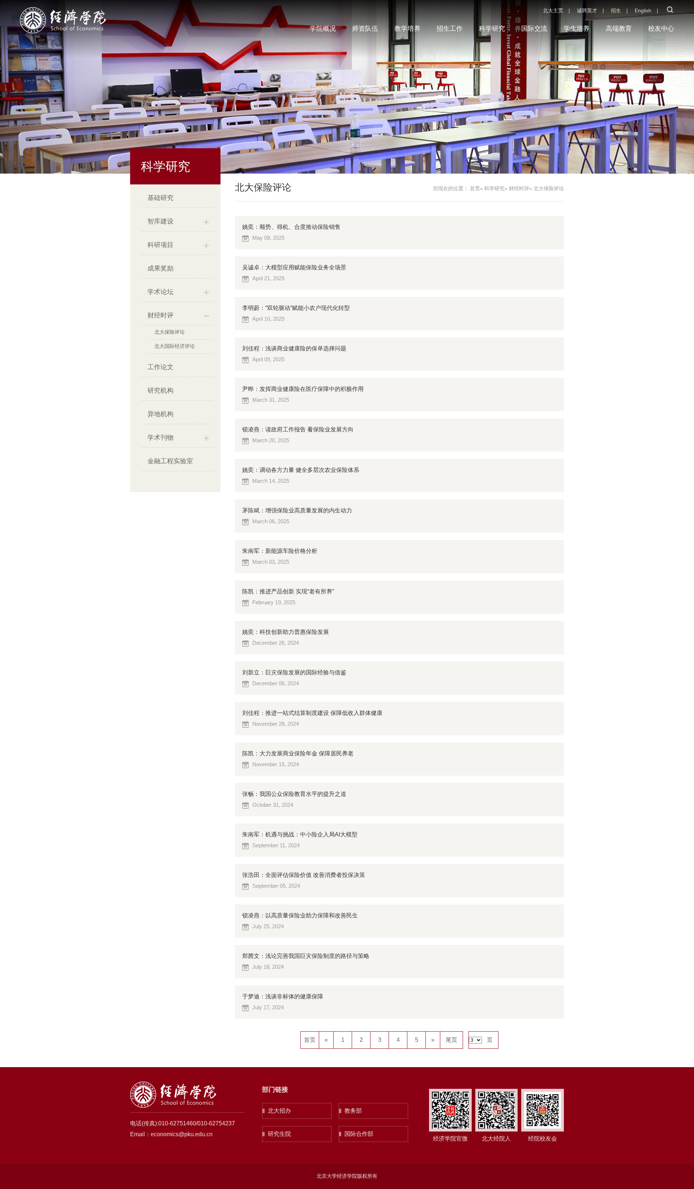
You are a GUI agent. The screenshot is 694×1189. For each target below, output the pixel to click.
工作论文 (160, 367)
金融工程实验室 (170, 461)
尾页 (451, 1040)
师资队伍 (365, 28)
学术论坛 (160, 291)
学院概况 (323, 28)
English (643, 10)
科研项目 (160, 244)
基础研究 (160, 197)
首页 (475, 188)
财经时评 (160, 315)
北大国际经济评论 (174, 346)
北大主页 (553, 10)
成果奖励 (160, 268)
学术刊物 (160, 437)
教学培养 (407, 28)
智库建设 (160, 221)
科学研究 (492, 28)
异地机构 (160, 414)
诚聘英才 (587, 10)
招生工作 (450, 28)
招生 (616, 10)
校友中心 (661, 28)
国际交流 (534, 28)
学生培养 (577, 28)
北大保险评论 (169, 332)
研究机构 (160, 390)
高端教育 (619, 28)
